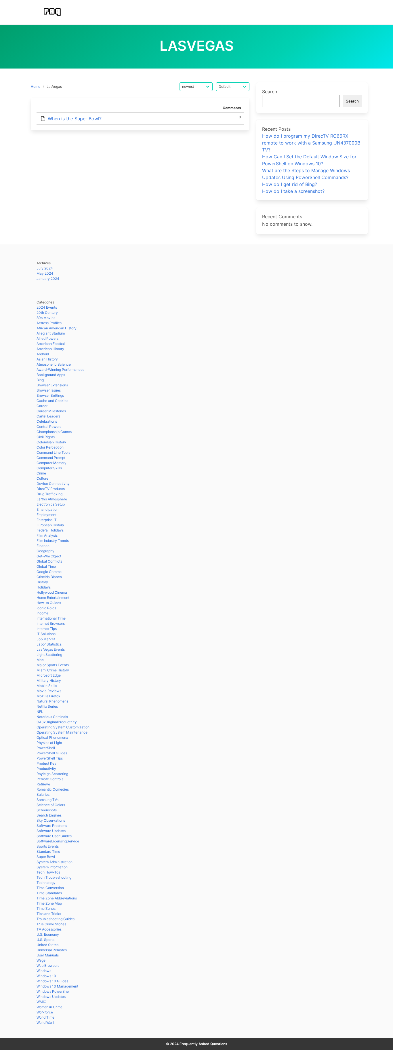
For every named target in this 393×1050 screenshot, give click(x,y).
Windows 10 (46, 976)
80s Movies (46, 318)
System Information (52, 867)
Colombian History (51, 442)
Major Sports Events (53, 665)
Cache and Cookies (52, 400)
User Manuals (48, 955)
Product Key (46, 763)
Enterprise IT (47, 520)
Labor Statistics (49, 644)
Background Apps (51, 375)
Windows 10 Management (57, 986)
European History (50, 525)
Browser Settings (50, 395)
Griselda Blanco (49, 577)
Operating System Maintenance (62, 732)
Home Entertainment (53, 597)
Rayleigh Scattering (52, 774)
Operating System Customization (63, 727)
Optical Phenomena (52, 737)
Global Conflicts (49, 561)
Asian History (47, 359)
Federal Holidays (50, 530)
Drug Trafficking (49, 494)
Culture (42, 478)
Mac (40, 660)
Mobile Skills (47, 685)
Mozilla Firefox (48, 696)
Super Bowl (46, 857)
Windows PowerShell (53, 991)
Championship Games (54, 432)
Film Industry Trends (53, 540)
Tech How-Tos (48, 872)
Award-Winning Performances (60, 369)
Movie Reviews (49, 691)
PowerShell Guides (52, 753)
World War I (45, 1022)
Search (269, 91)
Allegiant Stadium (51, 333)
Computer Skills (49, 468)
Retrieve (43, 784)
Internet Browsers (51, 623)
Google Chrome (49, 571)
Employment (46, 514)
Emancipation (47, 509)
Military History (49, 680)
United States (47, 945)
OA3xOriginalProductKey (57, 722)
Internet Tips (47, 628)
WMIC (41, 1002)
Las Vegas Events (51, 649)
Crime (41, 473)
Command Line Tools (53, 452)
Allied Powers (47, 338)
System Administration (55, 862)
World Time (45, 1017)
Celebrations (47, 421)
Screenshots (47, 810)
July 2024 (45, 268)
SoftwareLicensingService (58, 841)
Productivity (46, 768)
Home (35, 86)
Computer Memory (51, 463)
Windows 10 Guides (52, 981)
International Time (51, 618)
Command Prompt (51, 457)
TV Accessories (49, 929)
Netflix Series (47, 706)
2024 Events (47, 307)
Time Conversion (50, 888)
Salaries (43, 794)
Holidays (44, 587)
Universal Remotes (52, 950)
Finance (43, 546)
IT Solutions (46, 634)
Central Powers (49, 426)
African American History (57, 328)
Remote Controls (50, 779)
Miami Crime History (53, 670)
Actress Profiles (49, 323)
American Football (51, 343)
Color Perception (50, 447)
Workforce (45, 1012)
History (42, 582)
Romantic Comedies (53, 789)
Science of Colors (51, 805)
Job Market (46, 639)
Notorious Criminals (52, 717)
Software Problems (52, 825)
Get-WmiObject (49, 556)
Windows (44, 971)
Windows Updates (51, 996)
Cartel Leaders (48, 416)
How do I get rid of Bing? (289, 184)
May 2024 (45, 273)
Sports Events (48, 846)
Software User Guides (54, 836)
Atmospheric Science (54, 364)
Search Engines (49, 815)
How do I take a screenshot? (293, 191)
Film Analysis (47, 535)
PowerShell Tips (50, 758)
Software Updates (51, 831)
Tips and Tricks (49, 914)
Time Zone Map (49, 903)
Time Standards (49, 893)
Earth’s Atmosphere (52, 499)
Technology (46, 882)
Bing (40, 380)
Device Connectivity (53, 483)
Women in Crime (49, 1007)
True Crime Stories (51, 924)
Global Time (46, 566)
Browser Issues (49, 390)
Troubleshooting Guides (56, 919)
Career (42, 406)
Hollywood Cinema (52, 592)
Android (43, 354)
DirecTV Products (51, 489)
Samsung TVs (47, 800)
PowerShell (46, 748)
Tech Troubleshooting (54, 877)
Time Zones (46, 908)
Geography (45, 551)
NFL (40, 711)
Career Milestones (51, 411)
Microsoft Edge (49, 675)
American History (50, 349)
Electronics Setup (51, 504)
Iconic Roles (46, 608)
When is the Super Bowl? (75, 118)
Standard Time (48, 851)
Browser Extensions (52, 385)
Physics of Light (49, 742)
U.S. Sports (45, 939)
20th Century (47, 312)
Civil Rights (46, 437)
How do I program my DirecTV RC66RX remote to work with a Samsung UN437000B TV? (311, 143)
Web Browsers (48, 965)
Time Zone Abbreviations (57, 898)
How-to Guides (49, 603)
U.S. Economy (48, 934)
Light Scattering (49, 654)
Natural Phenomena (52, 701)
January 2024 (48, 278)
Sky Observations (51, 820)
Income (42, 613)
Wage (41, 960)
